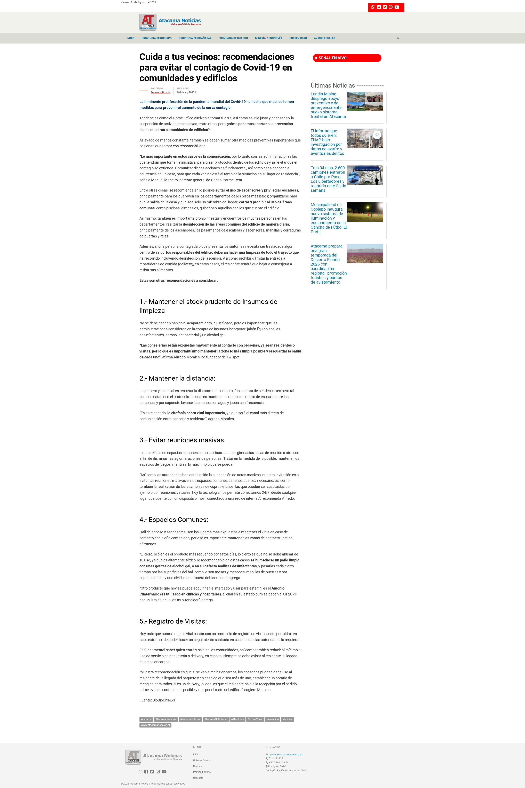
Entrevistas (298, 38)
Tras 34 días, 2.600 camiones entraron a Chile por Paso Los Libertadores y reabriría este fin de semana (328, 179)
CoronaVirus (255, 719)
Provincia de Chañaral (195, 38)
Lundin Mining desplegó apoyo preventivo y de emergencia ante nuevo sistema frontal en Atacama (328, 105)
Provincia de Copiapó (157, 38)
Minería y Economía (268, 38)
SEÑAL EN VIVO (332, 58)
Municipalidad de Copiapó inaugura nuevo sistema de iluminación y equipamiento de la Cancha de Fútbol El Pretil (329, 218)
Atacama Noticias (165, 719)
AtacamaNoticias (190, 719)
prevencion (272, 719)
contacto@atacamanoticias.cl (285, 754)
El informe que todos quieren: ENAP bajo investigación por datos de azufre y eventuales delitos (327, 142)
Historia (197, 766)
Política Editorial (202, 772)
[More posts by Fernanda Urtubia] (143, 88)
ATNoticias (237, 719)
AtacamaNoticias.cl (215, 719)
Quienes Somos (201, 760)
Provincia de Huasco (233, 38)
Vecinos (287, 719)
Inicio (131, 38)
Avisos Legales (324, 38)
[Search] (398, 38)
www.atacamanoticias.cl (155, 724)
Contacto (198, 778)
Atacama (146, 719)
